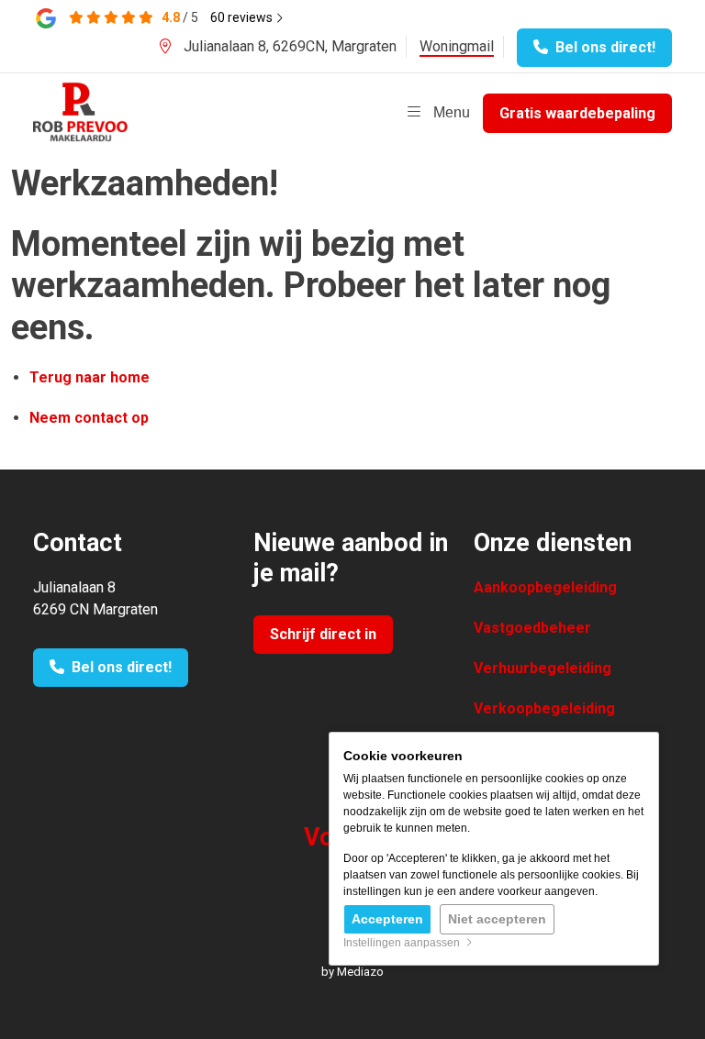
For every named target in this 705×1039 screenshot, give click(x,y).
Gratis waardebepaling (577, 113)
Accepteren (387, 919)
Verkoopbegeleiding (544, 708)
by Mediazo (352, 971)
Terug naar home (89, 377)
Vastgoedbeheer (532, 627)
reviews (242, 17)
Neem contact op (89, 417)
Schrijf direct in (323, 634)
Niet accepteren (497, 919)
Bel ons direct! (601, 47)
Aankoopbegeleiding (545, 587)
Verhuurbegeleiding (542, 668)
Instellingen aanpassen (404, 942)
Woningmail (457, 46)
